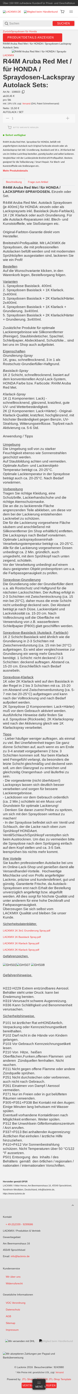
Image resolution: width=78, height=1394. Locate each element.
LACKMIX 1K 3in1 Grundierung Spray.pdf (26, 930)
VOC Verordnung (15, 1302)
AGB (8, 1316)
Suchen (63, 23)
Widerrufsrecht (14, 1283)
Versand (26, 103)
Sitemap (10, 1323)
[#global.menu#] (71, 12)
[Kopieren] (23, 92)
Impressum (12, 1329)
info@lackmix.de (20, 1256)
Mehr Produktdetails (15, 170)
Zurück (7, 31)
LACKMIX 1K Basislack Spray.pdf (22, 936)
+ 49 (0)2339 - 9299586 (19, 1224)
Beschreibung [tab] (14, 181)
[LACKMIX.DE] (12, 11)
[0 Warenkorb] (62, 12)
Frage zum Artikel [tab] (38, 181)
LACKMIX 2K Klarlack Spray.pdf (21, 949)
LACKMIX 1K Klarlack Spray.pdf (21, 943)
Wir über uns (13, 1276)
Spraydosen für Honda (24, 31)
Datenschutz (13, 1309)
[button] (72, 1205)
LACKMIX (8, 55)
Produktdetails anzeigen (30, 37)
